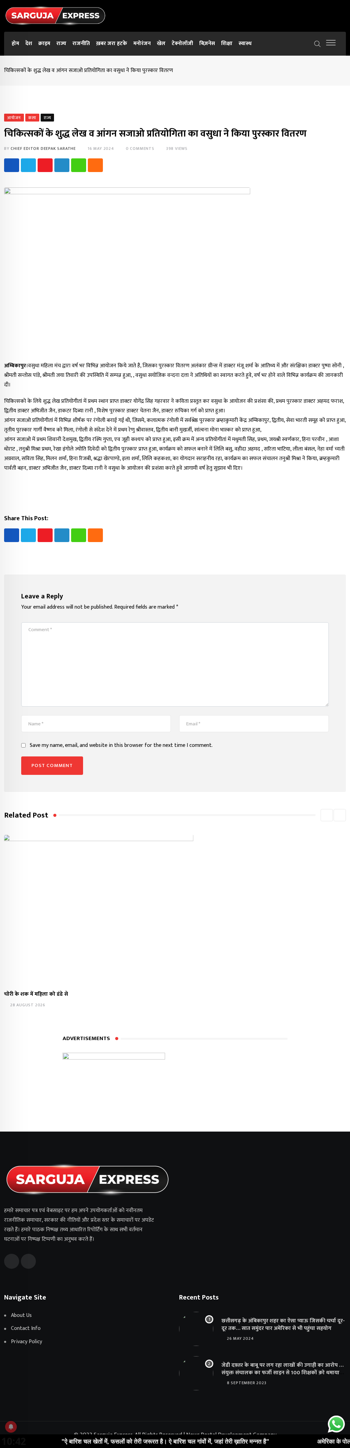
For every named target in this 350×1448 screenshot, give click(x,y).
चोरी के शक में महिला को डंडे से (36, 994)
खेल (161, 43)
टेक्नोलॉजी (182, 43)
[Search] (317, 43)
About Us (21, 1315)
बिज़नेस (207, 43)
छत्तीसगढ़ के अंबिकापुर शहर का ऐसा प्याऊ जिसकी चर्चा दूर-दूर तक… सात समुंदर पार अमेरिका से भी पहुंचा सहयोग (283, 1324)
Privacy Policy (26, 1342)
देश (28, 43)
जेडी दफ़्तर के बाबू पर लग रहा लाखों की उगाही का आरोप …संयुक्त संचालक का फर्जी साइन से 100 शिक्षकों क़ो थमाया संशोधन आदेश (282, 1373)
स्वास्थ (245, 43)
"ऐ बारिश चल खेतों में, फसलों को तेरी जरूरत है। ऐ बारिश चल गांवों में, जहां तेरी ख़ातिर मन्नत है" (138, 1441)
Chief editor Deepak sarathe (43, 148)
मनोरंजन (142, 43)
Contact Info (26, 1328)
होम (15, 43)
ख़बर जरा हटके (111, 43)
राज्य (61, 43)
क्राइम (44, 43)
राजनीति (81, 43)
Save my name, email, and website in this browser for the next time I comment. (121, 745)
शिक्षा (226, 43)
